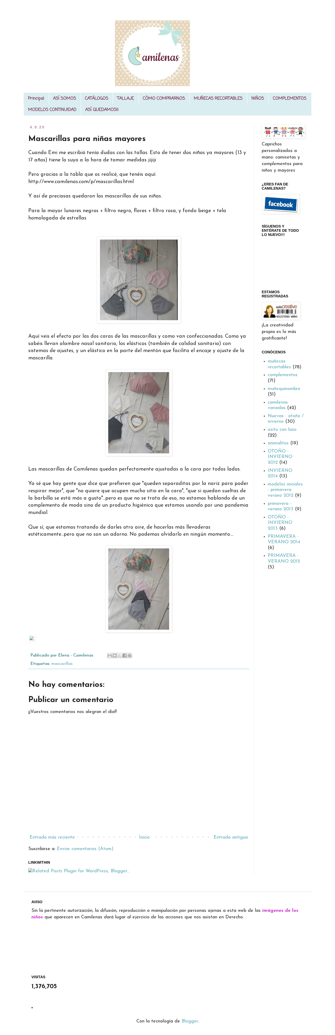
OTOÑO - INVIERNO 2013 (280, 523)
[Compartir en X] (119, 655)
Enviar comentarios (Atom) (85, 849)
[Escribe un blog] (114, 655)
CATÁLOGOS (96, 98)
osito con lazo (282, 429)
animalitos (278, 443)
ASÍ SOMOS (64, 98)
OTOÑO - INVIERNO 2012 (280, 457)
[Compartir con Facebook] (124, 655)
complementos (283, 375)
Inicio (144, 837)
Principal (36, 98)
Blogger (190, 1021)
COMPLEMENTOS (289, 98)
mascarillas (61, 664)
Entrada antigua (231, 837)
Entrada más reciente (52, 837)
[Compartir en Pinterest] (129, 655)
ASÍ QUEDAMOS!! (102, 110)
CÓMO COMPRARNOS (164, 98)
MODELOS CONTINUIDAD (52, 110)
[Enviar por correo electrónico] (109, 655)
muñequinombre (284, 389)
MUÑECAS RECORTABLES (218, 98)
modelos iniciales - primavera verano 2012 (285, 490)
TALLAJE (125, 98)
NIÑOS (258, 98)
